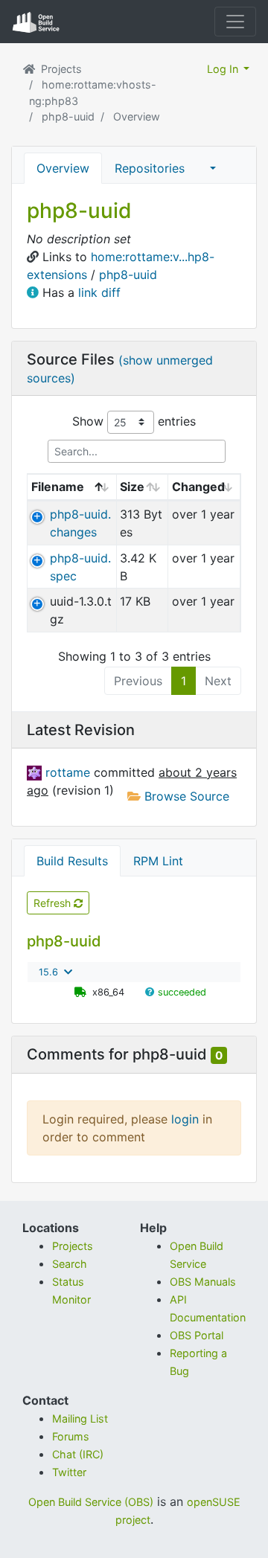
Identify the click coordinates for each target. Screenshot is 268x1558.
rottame (69, 772)
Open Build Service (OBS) (90, 1502)
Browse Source (185, 796)
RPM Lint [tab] (158, 860)
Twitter (69, 1472)
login (185, 1119)
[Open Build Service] (32, 68)
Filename (57, 486)
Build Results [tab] (72, 860)
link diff (99, 292)
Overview (62, 168)
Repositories (150, 168)
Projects (61, 68)
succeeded (182, 992)
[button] (213, 168)
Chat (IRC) (77, 1454)
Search (69, 1263)
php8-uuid (68, 116)
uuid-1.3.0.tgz (81, 610)
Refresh (54, 903)
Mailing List (80, 1418)
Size (132, 486)
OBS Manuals (203, 1281)
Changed (198, 486)
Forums (70, 1436)
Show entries (134, 420)
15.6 (48, 972)
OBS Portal (196, 1335)
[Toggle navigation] (235, 21)
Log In (224, 68)
